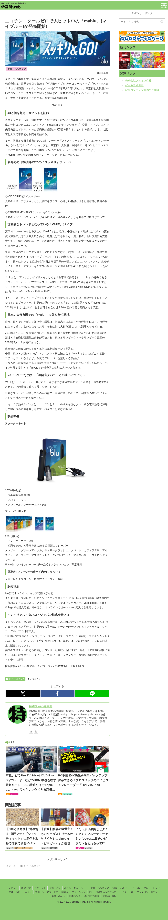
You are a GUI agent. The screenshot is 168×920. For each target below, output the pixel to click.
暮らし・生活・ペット (75, 888)
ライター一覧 (126, 892)
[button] (162, 22)
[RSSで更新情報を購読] (36, 731)
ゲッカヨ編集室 (134, 85)
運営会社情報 (109, 896)
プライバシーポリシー (148, 892)
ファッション (79, 892)
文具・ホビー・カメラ (20, 892)
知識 (114, 888)
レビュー (13, 888)
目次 (54, 104)
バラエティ (35, 679)
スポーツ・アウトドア (46, 892)
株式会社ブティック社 (138, 80)
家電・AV (26, 888)
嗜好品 (65, 892)
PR (90, 892)
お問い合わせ (59, 896)
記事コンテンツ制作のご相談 (142, 90)
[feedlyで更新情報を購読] (31, 731)
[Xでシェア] (23, 693)
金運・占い (55, 888)
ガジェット (40, 888)
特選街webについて (106, 892)
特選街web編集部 (40, 706)
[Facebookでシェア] (57, 693)
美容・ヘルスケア (16, 679)
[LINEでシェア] (92, 693)
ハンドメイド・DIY (130, 888)
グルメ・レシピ (152, 888)
